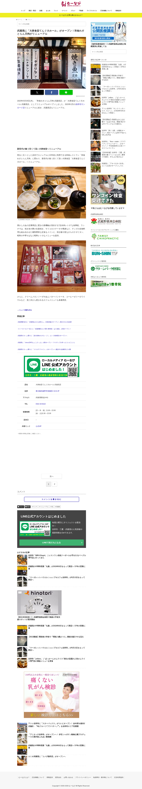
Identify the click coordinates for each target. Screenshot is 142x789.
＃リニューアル (43, 506)
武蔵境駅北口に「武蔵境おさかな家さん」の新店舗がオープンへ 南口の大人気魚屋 (45, 322)
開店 (28, 506)
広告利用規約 (118, 777)
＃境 (51, 506)
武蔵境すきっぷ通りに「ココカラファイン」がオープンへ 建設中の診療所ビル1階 (44, 349)
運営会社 (58, 777)
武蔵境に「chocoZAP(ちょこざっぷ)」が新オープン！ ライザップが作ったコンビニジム (46, 342)
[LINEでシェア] (66, 92)
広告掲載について (38, 777)
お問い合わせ (68, 777)
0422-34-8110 (41, 404)
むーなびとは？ (24, 777)
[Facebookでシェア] (51, 92)
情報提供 (50, 777)
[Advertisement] (51, 128)
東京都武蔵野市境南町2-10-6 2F (47, 391)
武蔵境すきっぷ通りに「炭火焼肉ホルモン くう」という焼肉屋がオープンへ (42, 335)
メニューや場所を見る (25, 310)
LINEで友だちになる (51, 542)
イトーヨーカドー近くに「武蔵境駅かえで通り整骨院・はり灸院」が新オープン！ (44, 329)
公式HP (38, 426)
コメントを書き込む (52, 499)
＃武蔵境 (57, 506)
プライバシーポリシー (83, 777)
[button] (83, 24)
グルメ (22, 506)
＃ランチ (34, 506)
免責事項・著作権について (102, 777)
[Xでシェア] (37, 92)
